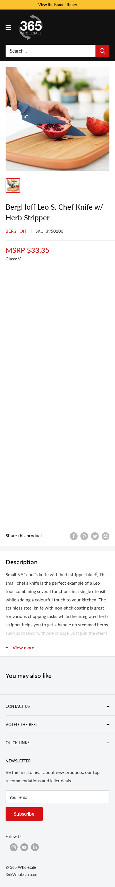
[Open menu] (8, 27)
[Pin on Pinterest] (84, 535)
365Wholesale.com (22, 874)
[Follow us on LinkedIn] (35, 847)
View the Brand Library (57, 4)
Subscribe (24, 814)
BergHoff (16, 231)
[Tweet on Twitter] (95, 535)
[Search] (102, 51)
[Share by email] (105, 535)
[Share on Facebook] (74, 535)
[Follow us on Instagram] (14, 847)
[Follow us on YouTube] (24, 847)
